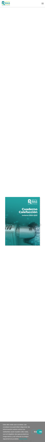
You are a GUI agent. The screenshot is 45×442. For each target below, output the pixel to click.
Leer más (23, 439)
